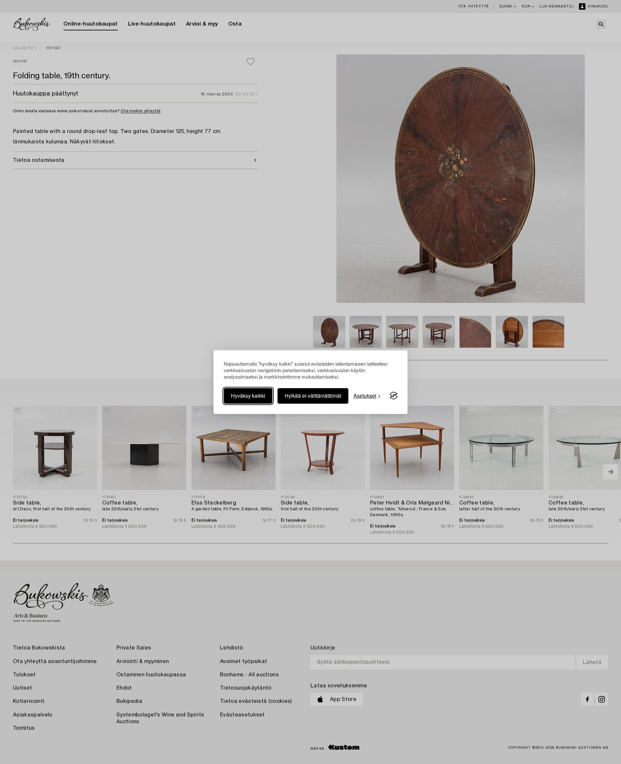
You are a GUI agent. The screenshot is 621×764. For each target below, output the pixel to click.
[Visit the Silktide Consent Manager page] (393, 396)
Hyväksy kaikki (248, 395)
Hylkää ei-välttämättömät (313, 395)
